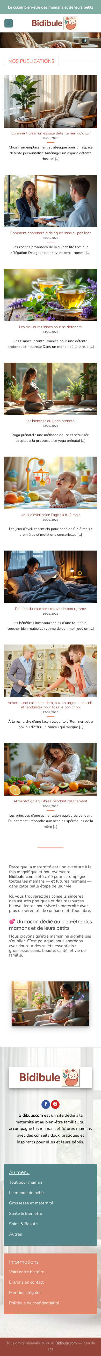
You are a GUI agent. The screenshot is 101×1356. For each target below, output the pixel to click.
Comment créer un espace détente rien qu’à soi (50, 133)
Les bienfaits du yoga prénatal (50, 420)
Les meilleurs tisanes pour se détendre (50, 326)
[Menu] (8, 23)
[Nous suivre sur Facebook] (45, 1104)
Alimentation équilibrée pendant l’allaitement (50, 801)
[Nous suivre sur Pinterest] (55, 1104)
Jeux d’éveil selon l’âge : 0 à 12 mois (50, 514)
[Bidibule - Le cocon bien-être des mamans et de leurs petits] (55, 23)
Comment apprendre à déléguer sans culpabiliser (50, 232)
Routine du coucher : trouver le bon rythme (50, 608)
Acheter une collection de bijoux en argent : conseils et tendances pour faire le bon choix (50, 704)
